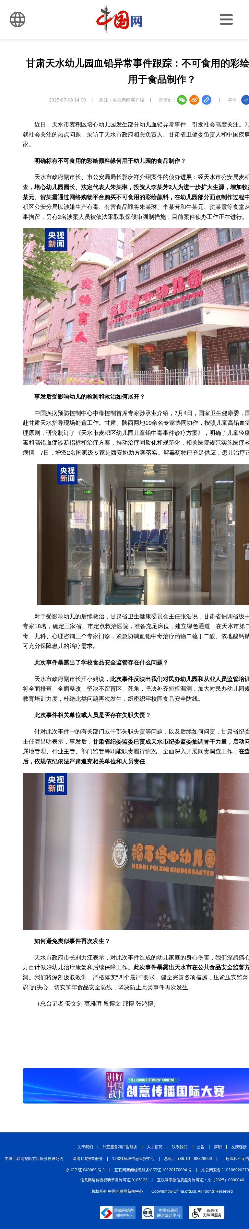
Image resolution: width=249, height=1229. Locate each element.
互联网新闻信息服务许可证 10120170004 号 (153, 1170)
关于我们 (85, 1147)
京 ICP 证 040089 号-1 (85, 1170)
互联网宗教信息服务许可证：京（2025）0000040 (200, 1180)
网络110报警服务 (88, 1158)
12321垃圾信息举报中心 (133, 1158)
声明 (218, 1147)
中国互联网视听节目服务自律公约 (34, 1158)
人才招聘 (154, 1147)
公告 (201, 1147)
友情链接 (239, 1147)
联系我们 (179, 1147)
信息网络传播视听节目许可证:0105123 (114, 1180)
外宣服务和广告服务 (119, 1147)
